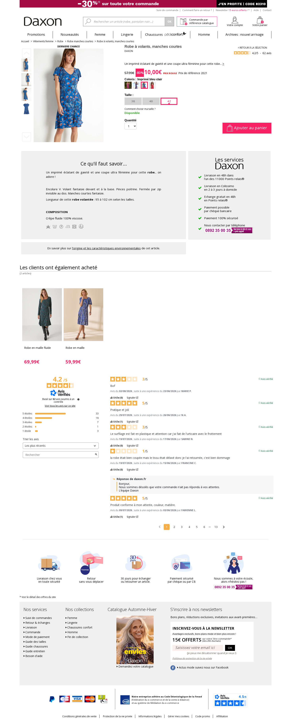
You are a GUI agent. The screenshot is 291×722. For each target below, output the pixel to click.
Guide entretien (35, 651)
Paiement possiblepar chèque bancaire (218, 209)
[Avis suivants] (224, 527)
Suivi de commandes (38, 618)
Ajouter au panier (250, 127)
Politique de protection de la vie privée (192, 658)
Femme (100, 34)
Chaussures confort (79, 627)
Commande (32, 632)
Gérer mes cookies (178, 716)
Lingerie (127, 34)
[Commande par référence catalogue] (183, 21)
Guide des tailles (35, 641)
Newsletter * (233, 10)
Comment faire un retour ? (197, 10)
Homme (204, 34)
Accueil (25, 41)
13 (216, 527)
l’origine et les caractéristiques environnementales (106, 248)
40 (151, 101)
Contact (267, 10)
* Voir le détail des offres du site (38, 597)
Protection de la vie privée (117, 716)
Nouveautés (70, 34)
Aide (256, 10)
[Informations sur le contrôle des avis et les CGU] (78, 399)
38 (133, 101)
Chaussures (165, 34)
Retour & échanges (37, 622)
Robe (60, 41)
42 (169, 101)
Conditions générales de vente (79, 716)
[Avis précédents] (159, 526)
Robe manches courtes (80, 41)
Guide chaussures (36, 646)
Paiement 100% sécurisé (221, 218)
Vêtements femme (43, 41)
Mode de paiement (37, 637)
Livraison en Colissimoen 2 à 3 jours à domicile (220, 187)
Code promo (202, 716)
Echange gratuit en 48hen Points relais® (220, 198)
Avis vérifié (267, 379)
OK (230, 648)
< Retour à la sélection (252, 47)
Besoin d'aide (34, 656)
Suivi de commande (167, 10)
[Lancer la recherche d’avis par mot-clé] (96, 454)
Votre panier (259, 25)
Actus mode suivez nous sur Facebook (203, 667)
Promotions (36, 34)
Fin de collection (77, 637)
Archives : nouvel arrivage (244, 34)
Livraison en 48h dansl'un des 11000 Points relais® (224, 177)
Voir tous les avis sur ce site (60, 406)
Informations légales (150, 716)
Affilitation (222, 716)
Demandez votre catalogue (135, 666)
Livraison (31, 627)
